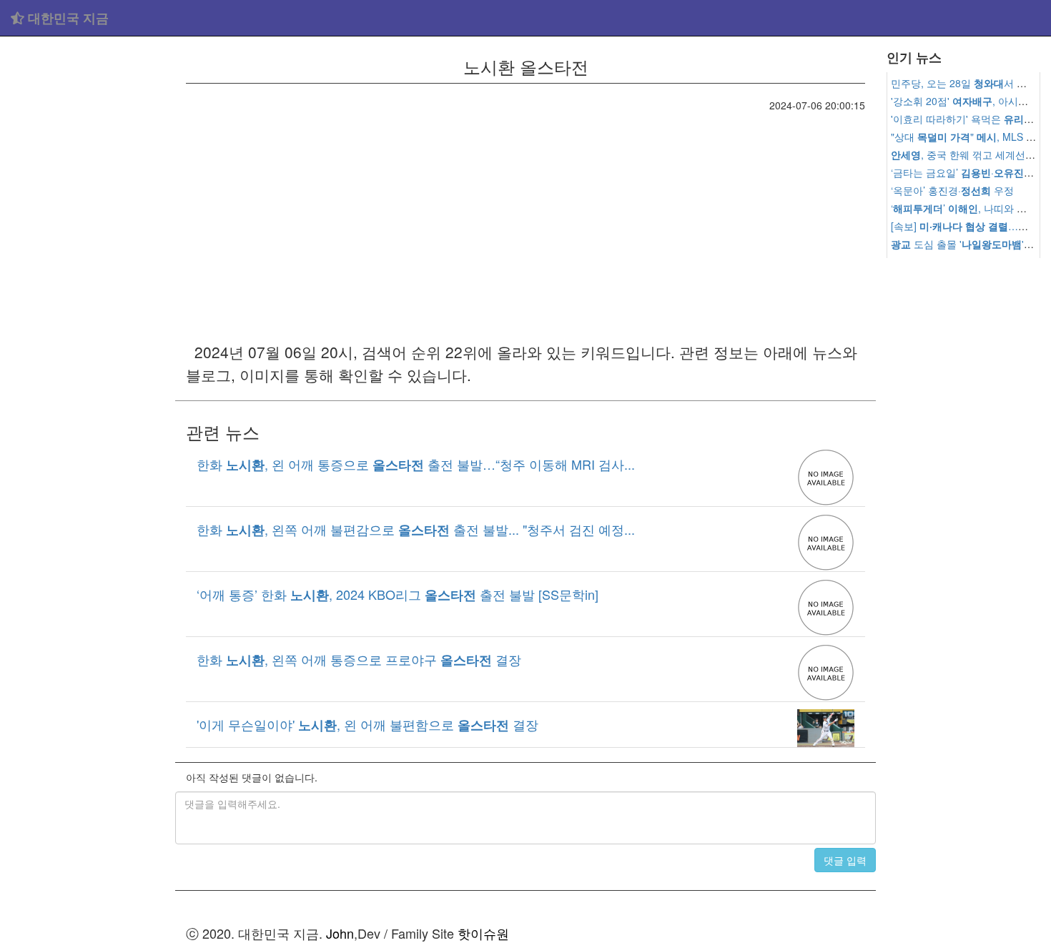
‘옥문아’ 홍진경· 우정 (952, 190)
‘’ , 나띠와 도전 (964, 208)
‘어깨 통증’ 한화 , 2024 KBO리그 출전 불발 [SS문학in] (397, 594)
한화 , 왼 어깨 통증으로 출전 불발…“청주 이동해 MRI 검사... (416, 464)
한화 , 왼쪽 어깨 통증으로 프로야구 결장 (359, 659)
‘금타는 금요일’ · (966, 172)
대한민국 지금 (66, 18)
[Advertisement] (87, 257)
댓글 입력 (845, 860)
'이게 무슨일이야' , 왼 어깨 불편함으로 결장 (367, 724)
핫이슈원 (483, 933)
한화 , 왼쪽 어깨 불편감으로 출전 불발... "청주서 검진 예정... (416, 529)
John (340, 933)
